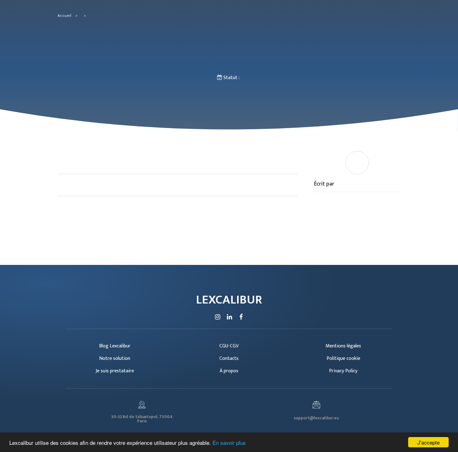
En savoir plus (229, 442)
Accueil (65, 15)
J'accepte (428, 442)
